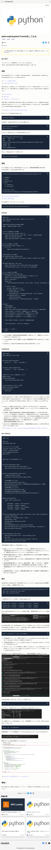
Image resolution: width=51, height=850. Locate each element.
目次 (47, 5)
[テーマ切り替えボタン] (49, 1)
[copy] (47, 117)
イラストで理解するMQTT (10, 81)
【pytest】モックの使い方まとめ (11, 99)
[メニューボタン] (2, 1)
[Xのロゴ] (46, 843)
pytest (13, 39)
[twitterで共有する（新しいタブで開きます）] (48, 42)
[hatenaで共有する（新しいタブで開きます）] (43, 42)
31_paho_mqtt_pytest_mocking (11, 196)
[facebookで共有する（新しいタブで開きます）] (46, 42)
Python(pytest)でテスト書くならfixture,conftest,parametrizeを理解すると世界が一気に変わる (25, 428)
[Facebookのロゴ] (43, 843)
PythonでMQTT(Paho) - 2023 (10, 83)
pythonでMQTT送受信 (9, 198)
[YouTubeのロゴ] (49, 843)
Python (4, 39)
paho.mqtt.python (8, 94)
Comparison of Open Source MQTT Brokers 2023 (15, 110)
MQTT (9, 39)
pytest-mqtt (6, 96)
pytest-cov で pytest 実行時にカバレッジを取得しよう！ (17, 776)
